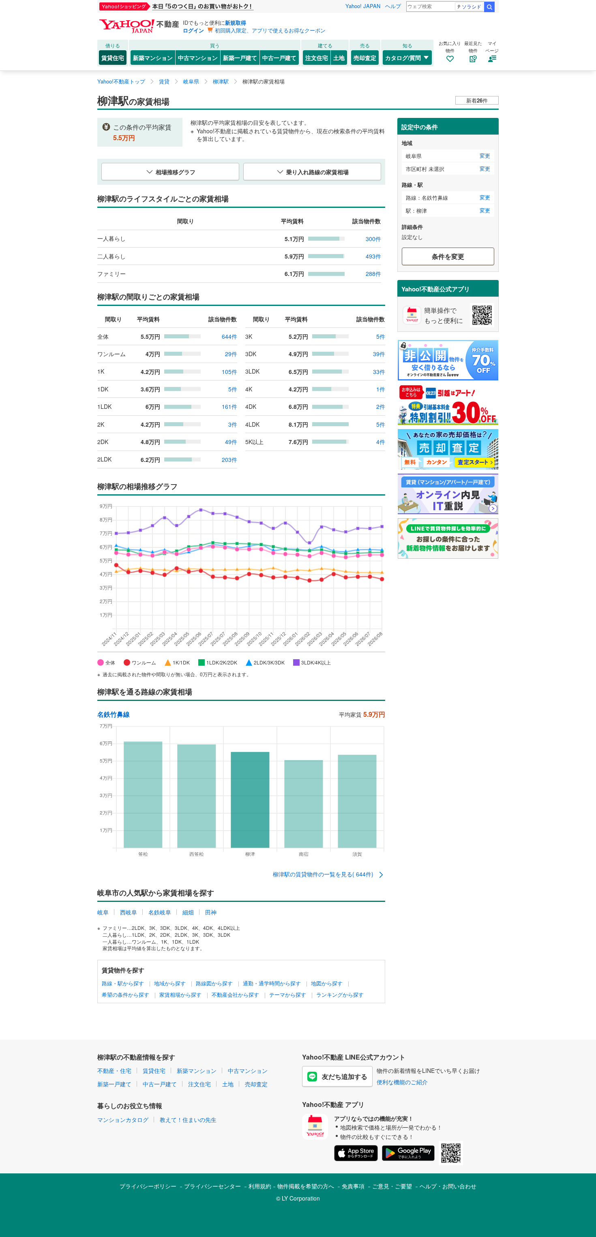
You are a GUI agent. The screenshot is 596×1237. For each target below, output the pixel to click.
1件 (380, 389)
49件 (231, 442)
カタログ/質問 (403, 57)
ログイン (193, 30)
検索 (489, 7)
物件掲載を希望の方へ (305, 1186)
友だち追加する (344, 1076)
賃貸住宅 (112, 57)
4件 (380, 442)
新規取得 (235, 22)
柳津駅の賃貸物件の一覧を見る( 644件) (324, 874)
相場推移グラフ (175, 172)
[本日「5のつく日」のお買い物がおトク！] (194, 6)
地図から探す (327, 983)
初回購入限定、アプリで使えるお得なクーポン (270, 30)
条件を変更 (448, 256)
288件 (373, 273)
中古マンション (198, 57)
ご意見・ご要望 (392, 1186)
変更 (485, 155)
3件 (232, 424)
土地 (339, 57)
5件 (380, 336)
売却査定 (365, 57)
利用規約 (260, 1186)
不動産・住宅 (114, 1070)
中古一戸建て (279, 57)
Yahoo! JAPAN (362, 6)
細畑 (188, 912)
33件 (379, 371)
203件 (229, 459)
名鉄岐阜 (159, 912)
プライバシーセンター (212, 1186)
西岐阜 (128, 912)
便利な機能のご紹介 (402, 1082)
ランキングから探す (340, 994)
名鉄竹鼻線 (113, 714)
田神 (211, 912)
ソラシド (471, 6)
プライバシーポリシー (148, 1186)
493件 (373, 256)
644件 (229, 336)
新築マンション (153, 57)
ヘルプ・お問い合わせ (448, 1186)
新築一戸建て (240, 57)
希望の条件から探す (125, 994)
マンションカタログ (122, 1119)
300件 (373, 239)
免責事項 (353, 1186)
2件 (380, 406)
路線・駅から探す (123, 983)
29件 (231, 354)
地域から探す (170, 983)
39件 (379, 354)
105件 (229, 371)
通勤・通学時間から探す (272, 983)
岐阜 (103, 912)
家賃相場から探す (180, 994)
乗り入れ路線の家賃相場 (317, 172)
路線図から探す (214, 983)
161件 (229, 406)
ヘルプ (393, 6)
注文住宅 (316, 57)
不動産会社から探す (235, 994)
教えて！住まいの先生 (188, 1119)
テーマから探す (287, 994)
